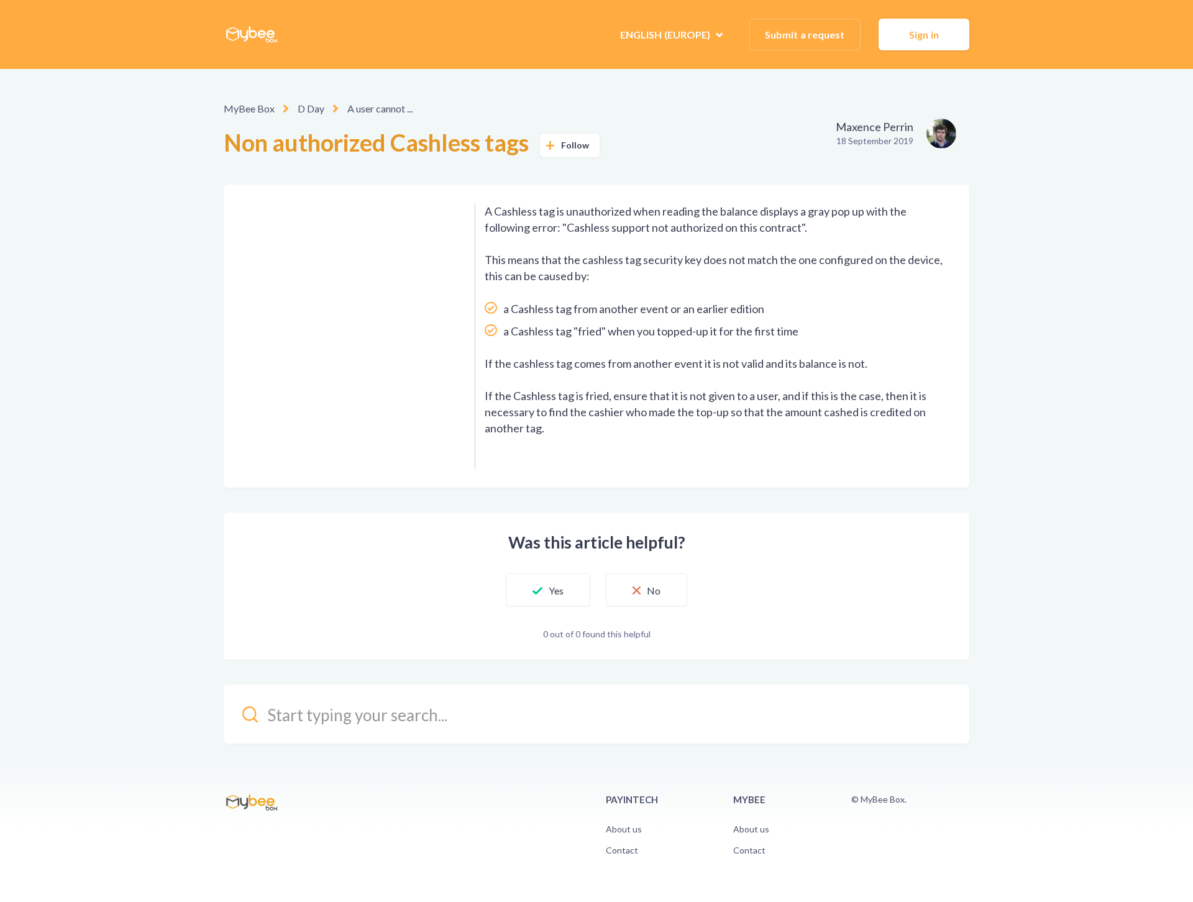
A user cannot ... (380, 108)
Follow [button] (575, 145)
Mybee (749, 799)
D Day (311, 108)
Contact (622, 850)
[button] (548, 590)
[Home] (252, 34)
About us (624, 829)
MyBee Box (249, 108)
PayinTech (632, 799)
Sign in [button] (924, 34)
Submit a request (805, 34)
